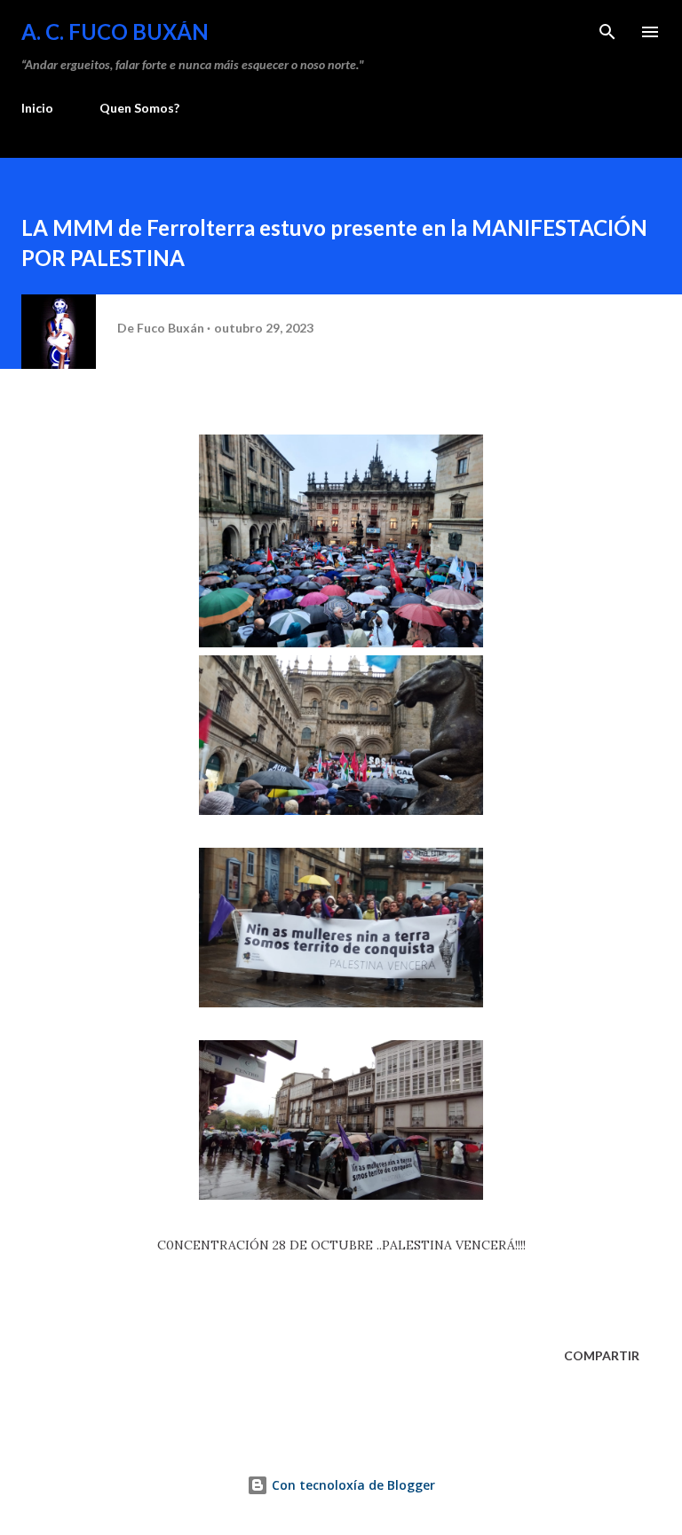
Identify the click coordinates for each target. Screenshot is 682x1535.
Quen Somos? (139, 107)
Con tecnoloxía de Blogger (351, 1484)
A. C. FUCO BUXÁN (115, 31)
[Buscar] (607, 32)
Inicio (37, 107)
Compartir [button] (601, 1355)
